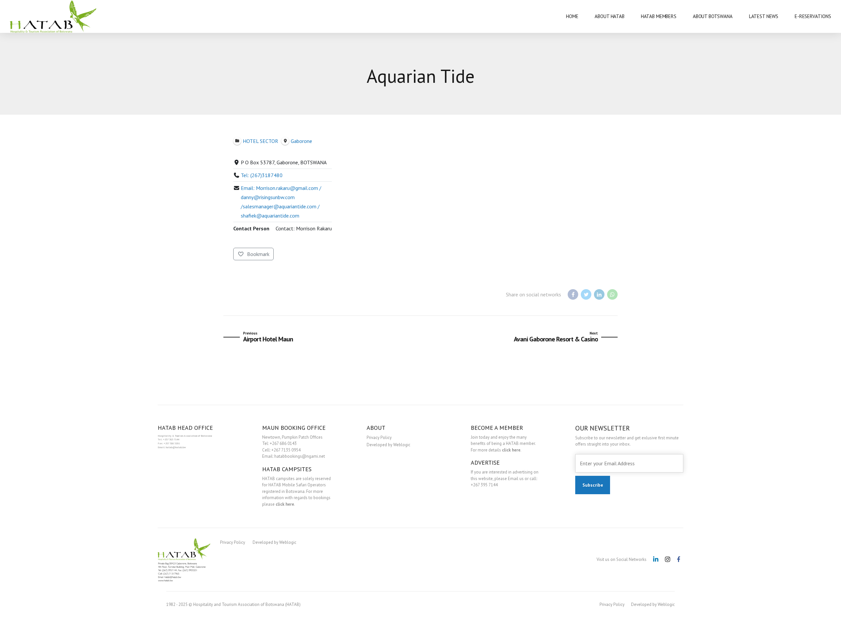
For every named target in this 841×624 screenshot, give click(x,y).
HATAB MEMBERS (658, 16)
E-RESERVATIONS (813, 16)
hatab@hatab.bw (176, 447)
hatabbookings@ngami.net (299, 456)
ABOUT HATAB (609, 16)
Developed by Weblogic (388, 445)
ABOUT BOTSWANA (713, 16)
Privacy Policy (379, 437)
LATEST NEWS (763, 16)
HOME (572, 16)
